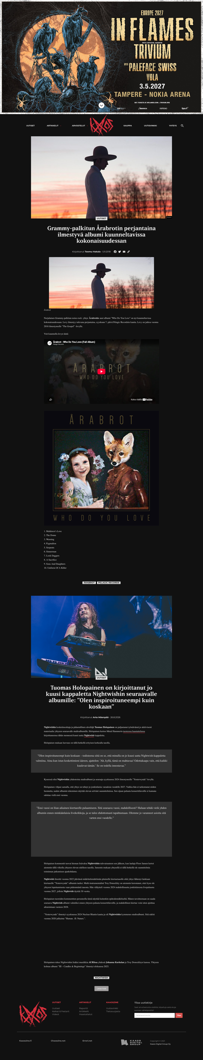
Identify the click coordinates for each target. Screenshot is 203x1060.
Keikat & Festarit (60, 1011)
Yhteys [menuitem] (173, 126)
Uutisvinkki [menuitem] (150, 126)
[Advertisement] (101, 836)
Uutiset (101, 218)
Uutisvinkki (112, 1008)
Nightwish (89, 735)
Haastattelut (85, 1014)
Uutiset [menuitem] (30, 126)
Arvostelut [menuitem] (78, 126)
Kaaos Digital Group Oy (160, 1044)
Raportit (83, 1008)
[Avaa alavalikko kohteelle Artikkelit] (60, 125)
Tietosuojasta (113, 1011)
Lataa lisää (101, 988)
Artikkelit (84, 1011)
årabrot (89, 583)
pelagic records (108, 583)
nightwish (101, 978)
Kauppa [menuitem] (128, 126)
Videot (55, 1014)
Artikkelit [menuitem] (52, 126)
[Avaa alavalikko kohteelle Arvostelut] (87, 125)
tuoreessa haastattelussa (134, 731)
